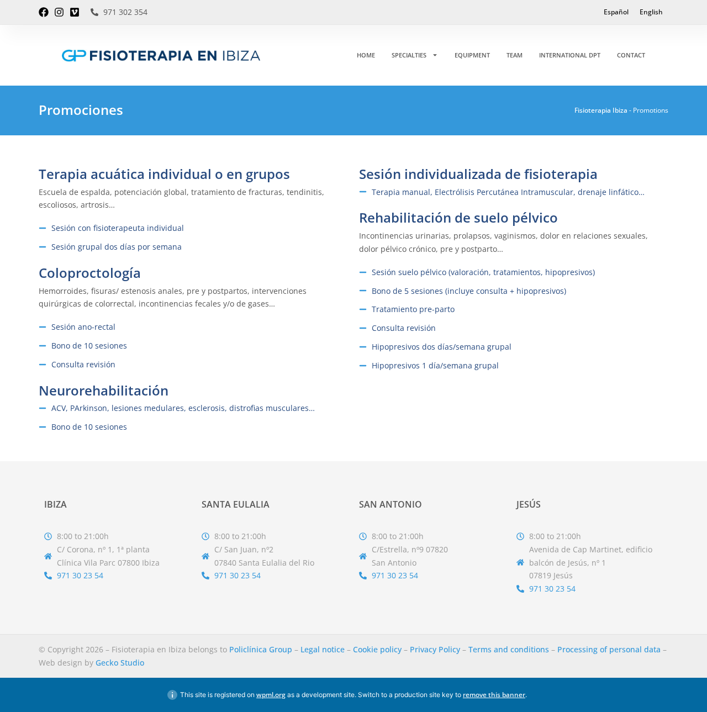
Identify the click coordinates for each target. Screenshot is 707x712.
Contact (631, 55)
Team (514, 55)
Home (366, 55)
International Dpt (569, 55)
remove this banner (494, 694)
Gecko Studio (120, 662)
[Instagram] (59, 12)
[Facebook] (44, 12)
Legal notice (322, 649)
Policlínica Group (260, 649)
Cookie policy (377, 649)
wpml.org (271, 694)
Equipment (472, 55)
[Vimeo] (75, 12)
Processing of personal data (609, 649)
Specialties (409, 55)
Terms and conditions (508, 649)
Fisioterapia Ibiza (600, 110)
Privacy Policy (435, 649)
